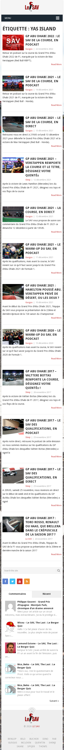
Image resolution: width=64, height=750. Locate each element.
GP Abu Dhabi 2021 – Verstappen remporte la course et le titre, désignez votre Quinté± (43, 167)
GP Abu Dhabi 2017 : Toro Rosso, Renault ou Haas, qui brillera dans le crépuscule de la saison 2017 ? (43, 526)
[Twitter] (12, 581)
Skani (20, 746)
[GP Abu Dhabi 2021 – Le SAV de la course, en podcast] (13, 83)
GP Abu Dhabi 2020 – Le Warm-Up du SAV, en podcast (43, 334)
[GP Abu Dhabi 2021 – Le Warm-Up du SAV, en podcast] (13, 251)
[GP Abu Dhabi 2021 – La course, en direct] (13, 214)
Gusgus (28, 49)
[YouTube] (19, 581)
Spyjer (31, 746)
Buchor (34, 739)
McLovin (26, 742)
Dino (45, 739)
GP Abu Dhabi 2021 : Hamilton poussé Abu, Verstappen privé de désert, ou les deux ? (43, 292)
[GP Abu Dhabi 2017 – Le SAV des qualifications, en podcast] (13, 427)
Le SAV (28, 539)
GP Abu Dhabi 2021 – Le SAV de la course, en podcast (43, 81)
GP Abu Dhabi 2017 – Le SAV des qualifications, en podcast (43, 427)
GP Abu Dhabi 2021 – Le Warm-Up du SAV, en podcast (43, 248)
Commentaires (17, 594)
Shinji (27, 180)
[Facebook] (5, 581)
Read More (56, 64)
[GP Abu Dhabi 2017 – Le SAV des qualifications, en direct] (13, 475)
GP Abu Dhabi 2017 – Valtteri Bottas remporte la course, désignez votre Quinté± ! (42, 379)
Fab (54, 739)
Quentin (40, 742)
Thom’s (43, 746)
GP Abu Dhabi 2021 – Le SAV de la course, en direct (43, 122)
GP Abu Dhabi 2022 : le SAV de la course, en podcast (42, 40)
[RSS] (27, 581)
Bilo (22, 739)
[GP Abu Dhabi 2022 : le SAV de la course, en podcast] (13, 42)
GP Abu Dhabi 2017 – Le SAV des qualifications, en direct (43, 475)
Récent (47, 594)
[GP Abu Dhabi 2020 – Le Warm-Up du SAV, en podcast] (13, 337)
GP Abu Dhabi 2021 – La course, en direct (43, 210)
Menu (8, 18)
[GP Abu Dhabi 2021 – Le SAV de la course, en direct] (13, 124)
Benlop (12, 739)
